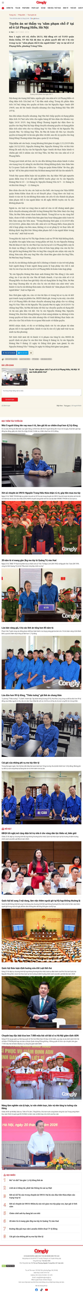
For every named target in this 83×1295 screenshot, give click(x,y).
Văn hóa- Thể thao (54, 8)
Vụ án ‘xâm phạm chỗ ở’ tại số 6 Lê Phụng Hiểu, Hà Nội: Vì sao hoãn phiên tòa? (54, 370)
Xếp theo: (60, 405)
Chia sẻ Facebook (10, 353)
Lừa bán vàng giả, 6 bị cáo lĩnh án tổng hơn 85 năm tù (27, 628)
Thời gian (67, 406)
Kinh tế (65, 8)
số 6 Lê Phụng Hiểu (11, 359)
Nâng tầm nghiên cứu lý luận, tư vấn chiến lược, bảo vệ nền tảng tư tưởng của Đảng (39, 1107)
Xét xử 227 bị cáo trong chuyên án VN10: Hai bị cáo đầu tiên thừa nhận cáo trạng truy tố (42, 1196)
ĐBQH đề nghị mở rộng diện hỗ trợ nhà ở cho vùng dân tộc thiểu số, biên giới (39, 833)
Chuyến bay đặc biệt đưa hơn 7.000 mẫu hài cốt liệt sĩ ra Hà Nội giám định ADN (40, 1035)
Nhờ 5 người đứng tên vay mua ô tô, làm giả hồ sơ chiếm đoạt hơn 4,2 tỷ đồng (40, 425)
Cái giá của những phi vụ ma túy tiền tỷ (20, 762)
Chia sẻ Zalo (23, 353)
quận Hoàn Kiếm (25, 359)
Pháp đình (25, 8)
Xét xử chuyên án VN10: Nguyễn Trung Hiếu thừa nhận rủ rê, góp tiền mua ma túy (41, 493)
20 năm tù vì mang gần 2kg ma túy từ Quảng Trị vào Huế (29, 560)
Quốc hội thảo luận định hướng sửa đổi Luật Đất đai (27, 968)
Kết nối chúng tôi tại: (41, 1286)
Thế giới (73, 8)
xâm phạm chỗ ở (46, 359)
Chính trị (9, 8)
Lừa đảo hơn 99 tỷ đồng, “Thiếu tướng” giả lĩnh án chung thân (32, 695)
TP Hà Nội (35, 359)
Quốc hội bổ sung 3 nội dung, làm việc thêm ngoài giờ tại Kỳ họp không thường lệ (41, 900)
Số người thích (76, 405)
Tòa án (17, 8)
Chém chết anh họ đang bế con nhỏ (24, 1213)
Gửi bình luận (9, 399)
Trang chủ (12, 15)
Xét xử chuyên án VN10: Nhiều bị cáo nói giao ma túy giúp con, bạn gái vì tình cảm (43, 1205)
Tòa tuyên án (31, 15)
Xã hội (43, 8)
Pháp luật (35, 8)
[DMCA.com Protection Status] (41, 1266)
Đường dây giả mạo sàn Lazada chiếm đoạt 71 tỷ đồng (33, 1229)
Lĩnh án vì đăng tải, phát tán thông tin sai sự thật (30, 1188)
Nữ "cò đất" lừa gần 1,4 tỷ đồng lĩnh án (26, 1180)
